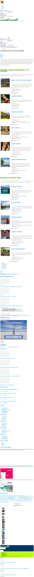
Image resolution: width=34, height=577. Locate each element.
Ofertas (3, 6)
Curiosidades (24, 495)
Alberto (1, 398)
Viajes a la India (4, 429)
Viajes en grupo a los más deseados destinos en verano (12, 274)
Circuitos (3, 5)
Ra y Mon (1, 402)
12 (0, 399)
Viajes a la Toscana (4, 437)
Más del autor (11, 276)
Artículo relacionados (4, 276)
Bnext (12, 466)
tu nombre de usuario (11, 11)
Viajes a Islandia (26, 499)
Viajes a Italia (4, 417)
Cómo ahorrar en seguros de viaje (6, 397)
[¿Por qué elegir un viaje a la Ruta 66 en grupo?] (2, 560)
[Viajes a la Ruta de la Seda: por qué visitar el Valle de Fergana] (4, 284)
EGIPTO (13, 143)
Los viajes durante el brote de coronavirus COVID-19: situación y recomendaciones (14, 568)
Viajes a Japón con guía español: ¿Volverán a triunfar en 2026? (11, 305)
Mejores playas (29, 496)
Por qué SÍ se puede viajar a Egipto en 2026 (7, 358)
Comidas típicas (6, 495)
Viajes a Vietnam (4, 424)
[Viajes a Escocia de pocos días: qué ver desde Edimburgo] (4, 374)
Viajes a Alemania (4, 265)
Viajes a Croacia (4, 418)
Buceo (1, 495)
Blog (2, 553)
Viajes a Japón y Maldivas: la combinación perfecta (9, 389)
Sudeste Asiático (12, 497)
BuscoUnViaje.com (4, 552)
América (3, 8)
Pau (0, 53)
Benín (3, 445)
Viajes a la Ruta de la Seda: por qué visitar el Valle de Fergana (11, 286)
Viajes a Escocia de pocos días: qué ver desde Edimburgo (10, 376)
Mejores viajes (4, 47)
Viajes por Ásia (4, 555)
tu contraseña (9, 12)
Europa (3, 7)
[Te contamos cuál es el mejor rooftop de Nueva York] (4, 365)
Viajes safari (3, 502)
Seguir (5, 344)
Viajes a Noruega (4, 267)
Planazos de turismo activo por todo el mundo (11, 273)
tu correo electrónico (10, 16)
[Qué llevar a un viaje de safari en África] (4, 383)
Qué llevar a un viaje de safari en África (7, 384)
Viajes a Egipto (4, 266)
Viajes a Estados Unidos (5, 438)
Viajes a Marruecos (4, 419)
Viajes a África (20, 501)
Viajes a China (4, 432)
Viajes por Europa (4, 554)
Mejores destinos (22, 496)
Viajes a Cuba (4, 425)
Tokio (3, 444)
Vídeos (6, 502)
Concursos (11, 495)
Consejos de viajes (18, 495)
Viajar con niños (4, 264)
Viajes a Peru (3, 430)
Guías (2, 29)
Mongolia (3, 443)
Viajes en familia (4, 268)
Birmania (3, 442)
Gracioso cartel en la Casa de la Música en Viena (8, 401)
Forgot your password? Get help (4, 42)
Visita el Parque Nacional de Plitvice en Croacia (8, 393)
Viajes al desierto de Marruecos (6, 431)
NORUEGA (13, 231)
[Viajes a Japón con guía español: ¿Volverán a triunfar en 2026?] (4, 303)
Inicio (1, 47)
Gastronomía (11, 496)
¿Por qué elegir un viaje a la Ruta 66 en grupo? (8, 296)
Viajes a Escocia (4, 436)
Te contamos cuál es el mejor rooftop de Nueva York (9, 367)
